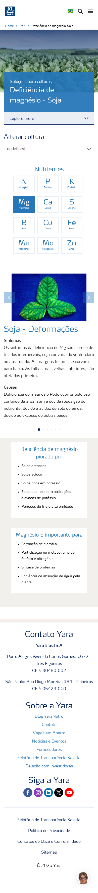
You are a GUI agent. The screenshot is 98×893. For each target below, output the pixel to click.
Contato (49, 725)
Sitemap (49, 853)
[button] (9, 297)
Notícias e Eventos (49, 742)
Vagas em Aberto (49, 733)
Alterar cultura (24, 137)
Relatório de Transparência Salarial (49, 758)
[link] (24, 184)
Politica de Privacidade (49, 831)
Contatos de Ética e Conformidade (49, 842)
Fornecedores (49, 750)
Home (9, 26)
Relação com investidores (49, 766)
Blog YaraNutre (49, 717)
